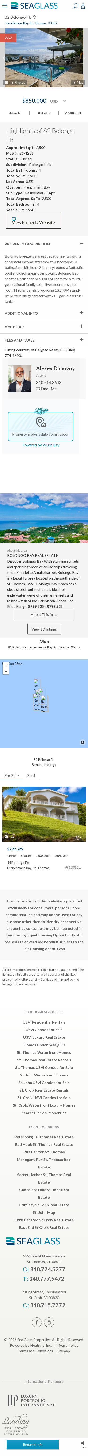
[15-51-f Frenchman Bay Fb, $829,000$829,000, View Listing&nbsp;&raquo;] (36, 702)
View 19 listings (44, 629)
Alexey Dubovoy (55, 368)
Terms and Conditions (35, 1351)
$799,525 (15, 849)
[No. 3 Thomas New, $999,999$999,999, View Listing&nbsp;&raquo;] (37, 687)
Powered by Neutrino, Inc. (31, 1345)
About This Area (44, 614)
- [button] (6, 671)
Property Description (27, 244)
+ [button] (6, 665)
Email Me (48, 388)
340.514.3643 (48, 382)
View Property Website (33, 222)
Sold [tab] (31, 775)
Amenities (14, 326)
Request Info (32, 1445)
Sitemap (63, 1351)
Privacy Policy (66, 1345)
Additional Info (21, 313)
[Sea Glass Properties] (33, 9)
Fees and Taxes (19, 340)
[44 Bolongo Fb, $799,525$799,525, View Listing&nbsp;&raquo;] (44, 704)
